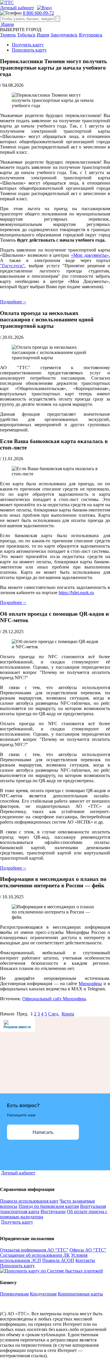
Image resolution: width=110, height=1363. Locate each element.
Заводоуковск (63, 34)
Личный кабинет (17, 7)
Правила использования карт (29, 1201)
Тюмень (8, 34)
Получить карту (28, 44)
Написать (43, 1132)
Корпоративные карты (80, 1293)
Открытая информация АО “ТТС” (34, 1249)
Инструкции (53, 1211)
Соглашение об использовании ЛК (35, 1255)
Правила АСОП (58, 1260)
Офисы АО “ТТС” (88, 1249)
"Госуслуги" (12, 265)
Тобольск (26, 34)
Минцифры (90, 983)
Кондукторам (43, 1293)
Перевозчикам (14, 1293)
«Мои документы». (90, 255)
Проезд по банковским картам (48, 1206)
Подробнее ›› (13, 301)
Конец (68, 1013)
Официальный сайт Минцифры (54, 998)
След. (53, 1013)
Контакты (85, 1260)
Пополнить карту (29, 49)
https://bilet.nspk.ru (76, 592)
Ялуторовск (90, 34)
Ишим (7, 24)
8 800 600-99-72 (38, 12)
